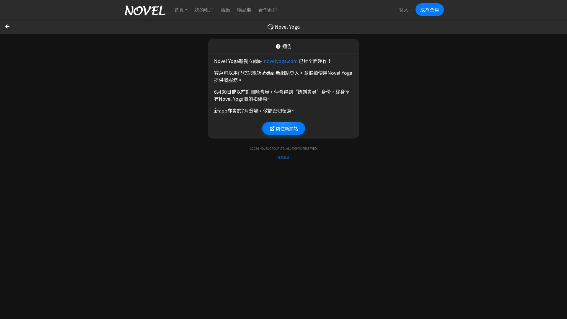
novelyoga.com (281, 60)
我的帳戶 (204, 9)
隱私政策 (283, 157)
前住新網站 (286, 128)
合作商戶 (267, 9)
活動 (225, 9)
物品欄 (244, 9)
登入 (403, 9)
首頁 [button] (179, 9)
